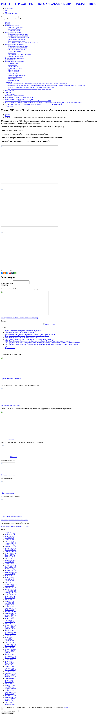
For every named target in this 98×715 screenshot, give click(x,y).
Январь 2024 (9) (10, 586)
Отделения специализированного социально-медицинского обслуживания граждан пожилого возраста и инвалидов (46, 85)
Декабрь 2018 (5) (10, 673)
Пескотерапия (13, 73)
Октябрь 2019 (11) (10, 656)
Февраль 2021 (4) (10, 644)
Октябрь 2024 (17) (10, 570)
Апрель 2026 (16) (10, 539)
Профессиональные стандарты (18, 36)
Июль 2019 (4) (9, 661)
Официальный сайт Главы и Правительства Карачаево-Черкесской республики (30, 334)
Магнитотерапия (13, 70)
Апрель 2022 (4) (10, 622)
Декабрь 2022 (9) (10, 608)
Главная (7, 22)
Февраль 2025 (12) (10, 563)
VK (6, 346)
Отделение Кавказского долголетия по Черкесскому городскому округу (31, 87)
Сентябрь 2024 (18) (11, 572)
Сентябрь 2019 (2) (10, 658)
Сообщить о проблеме (8, 475)
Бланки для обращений (16, 56)
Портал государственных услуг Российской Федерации (23, 331)
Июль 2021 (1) (9, 637)
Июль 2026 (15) (10, 534)
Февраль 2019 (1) (10, 670)
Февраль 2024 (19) (10, 584)
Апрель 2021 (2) (10, 641)
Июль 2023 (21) (10, 596)
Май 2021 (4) (9, 639)
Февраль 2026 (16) (10, 543)
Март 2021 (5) (9, 642)
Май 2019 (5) (9, 664)
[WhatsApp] (15, 273)
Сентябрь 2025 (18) (11, 551)
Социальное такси (14, 80)
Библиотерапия (13, 66)
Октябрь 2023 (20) (10, 591)
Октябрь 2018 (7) (10, 676)
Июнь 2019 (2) (9, 663)
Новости (7, 24)
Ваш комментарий (7, 283)
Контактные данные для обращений (20, 54)
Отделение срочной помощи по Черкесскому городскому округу (29, 89)
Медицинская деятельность (17, 39)
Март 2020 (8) (9, 647)
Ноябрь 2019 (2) (10, 654)
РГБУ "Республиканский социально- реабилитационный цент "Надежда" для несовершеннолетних (37, 341)
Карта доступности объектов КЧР (12, 378)
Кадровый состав (14, 30)
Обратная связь (10, 94)
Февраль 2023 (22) (10, 605)
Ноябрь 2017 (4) (10, 694)
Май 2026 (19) (9, 538)
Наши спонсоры (10, 90)
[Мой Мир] (7, 273)
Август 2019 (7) (10, 659)
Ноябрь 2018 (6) (10, 675)
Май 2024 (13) (9, 579)
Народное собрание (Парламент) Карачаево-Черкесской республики (27, 336)
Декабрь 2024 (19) (10, 567)
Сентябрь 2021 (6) (10, 634)
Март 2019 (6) (9, 668)
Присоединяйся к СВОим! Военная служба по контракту (19, 318)
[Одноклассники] (4, 273)
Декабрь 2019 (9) (10, 652)
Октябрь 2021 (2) (10, 632)
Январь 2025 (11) (10, 565)
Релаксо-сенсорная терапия (17, 75)
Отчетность (12, 53)
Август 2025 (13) (10, 553)
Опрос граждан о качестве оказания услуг (14, 520)
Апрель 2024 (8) (10, 581)
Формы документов (14, 51)
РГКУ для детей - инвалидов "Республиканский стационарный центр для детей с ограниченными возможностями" (42, 343)
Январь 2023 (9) (10, 606)
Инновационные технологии (14, 61)
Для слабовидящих (11, 13)
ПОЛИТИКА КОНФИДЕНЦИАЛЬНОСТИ (19, 97)
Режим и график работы (16, 27)
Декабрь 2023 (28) (10, 587)
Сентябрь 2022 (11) (11, 613)
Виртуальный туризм (15, 68)
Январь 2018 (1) (10, 690)
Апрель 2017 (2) (10, 704)
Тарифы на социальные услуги (18, 37)
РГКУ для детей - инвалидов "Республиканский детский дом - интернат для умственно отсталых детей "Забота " (42, 344)
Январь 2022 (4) (10, 627)
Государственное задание (16, 41)
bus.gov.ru (11, 439)
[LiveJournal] (12, 273)
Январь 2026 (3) (10, 545)
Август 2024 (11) (10, 574)
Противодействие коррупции (14, 44)
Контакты (8, 92)
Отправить (5, 285)
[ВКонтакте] (2, 273)
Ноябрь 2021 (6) (10, 630)
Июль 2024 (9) (9, 575)
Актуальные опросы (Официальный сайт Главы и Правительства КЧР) (28, 101)
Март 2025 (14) (9, 562)
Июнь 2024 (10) (10, 577)
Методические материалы (16, 49)
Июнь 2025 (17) (10, 557)
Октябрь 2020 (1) (10, 646)
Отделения (8, 82)
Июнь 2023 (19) (10, 598)
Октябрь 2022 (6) (10, 611)
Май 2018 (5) (9, 683)
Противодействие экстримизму (15, 58)
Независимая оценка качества (14, 96)
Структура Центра (14, 29)
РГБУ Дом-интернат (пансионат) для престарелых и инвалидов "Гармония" (29, 339)
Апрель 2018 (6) (10, 685)
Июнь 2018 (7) (9, 682)
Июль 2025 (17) (10, 555)
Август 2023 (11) (10, 594)
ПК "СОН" (13, 457)
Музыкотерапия (13, 72)
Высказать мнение (8, 493)
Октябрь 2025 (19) (10, 550)
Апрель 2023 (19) (10, 601)
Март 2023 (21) (9, 603)
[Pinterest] (10, 273)
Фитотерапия (12, 78)
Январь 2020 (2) (10, 651)
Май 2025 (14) (9, 558)
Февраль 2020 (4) (10, 649)
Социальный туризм (15, 77)
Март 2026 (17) (9, 541)
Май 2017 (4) (9, 702)
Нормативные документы (13, 32)
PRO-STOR (67, 707)
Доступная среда (10, 60)
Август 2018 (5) (10, 680)
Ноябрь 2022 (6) (10, 610)
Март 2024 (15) (9, 582)
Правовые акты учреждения (17, 48)
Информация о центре (12, 25)
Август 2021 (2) (10, 635)
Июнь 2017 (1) (9, 700)
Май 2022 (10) (9, 620)
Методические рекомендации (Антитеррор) (15, 526)
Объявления (9, 106)
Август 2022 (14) (10, 615)
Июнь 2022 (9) (9, 618)
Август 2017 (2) (10, 699)
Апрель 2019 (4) (10, 666)
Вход (6, 10)
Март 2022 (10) (9, 623)
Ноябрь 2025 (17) (10, 548)
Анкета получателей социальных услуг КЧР (19, 99)
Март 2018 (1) (9, 687)
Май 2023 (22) (9, 599)
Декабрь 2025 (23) (10, 546)
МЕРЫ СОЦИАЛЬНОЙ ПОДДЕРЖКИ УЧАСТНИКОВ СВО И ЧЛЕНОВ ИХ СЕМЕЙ (33, 104)
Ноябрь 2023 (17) (10, 589)
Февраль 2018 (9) (10, 688)
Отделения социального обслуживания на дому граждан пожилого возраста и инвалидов (37, 84)
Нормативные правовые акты (18, 34)
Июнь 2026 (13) (10, 536)
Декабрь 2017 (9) (10, 692)
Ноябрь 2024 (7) (10, 569)
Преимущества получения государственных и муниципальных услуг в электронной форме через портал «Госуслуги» (43, 102)
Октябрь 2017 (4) (10, 695)
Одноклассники (10, 348)
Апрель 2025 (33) (10, 560)
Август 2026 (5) (10, 533)
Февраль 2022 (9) (10, 625)
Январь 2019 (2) (10, 671)
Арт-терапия (12, 65)
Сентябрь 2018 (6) (10, 678)
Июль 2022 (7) (9, 617)
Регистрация (9, 8)
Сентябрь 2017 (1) (10, 697)
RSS (6, 12)
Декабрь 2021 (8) (10, 629)
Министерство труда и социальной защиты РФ (20, 332)
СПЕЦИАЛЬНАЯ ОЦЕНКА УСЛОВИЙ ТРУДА (24, 42)
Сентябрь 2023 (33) (11, 593)
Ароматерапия (13, 63)
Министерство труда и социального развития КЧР (21, 337)
